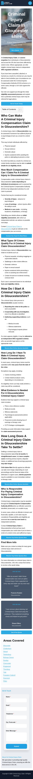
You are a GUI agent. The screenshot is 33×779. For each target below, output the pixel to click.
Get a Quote (15, 50)
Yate (4, 672)
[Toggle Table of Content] (19, 109)
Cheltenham (7, 648)
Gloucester (6, 645)
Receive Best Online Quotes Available (16, 348)
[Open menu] (30, 3)
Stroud (5, 651)
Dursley (5, 660)
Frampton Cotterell (9, 675)
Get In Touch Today (16, 103)
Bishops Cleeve (8, 657)
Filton (5, 681)
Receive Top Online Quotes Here (16, 537)
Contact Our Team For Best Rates (16, 236)
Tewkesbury (7, 654)
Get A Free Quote (16, 632)
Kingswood (7, 666)
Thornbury (6, 669)
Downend (6, 678)
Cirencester (7, 663)
